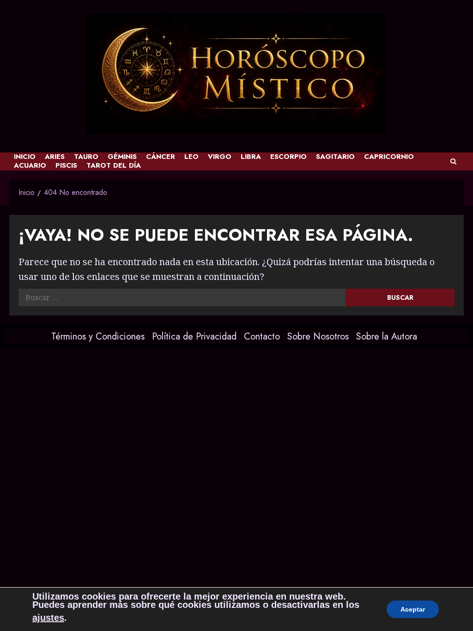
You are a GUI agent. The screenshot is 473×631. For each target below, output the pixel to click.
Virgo (219, 156)
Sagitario (335, 156)
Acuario (30, 165)
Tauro (86, 156)
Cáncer (160, 156)
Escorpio (288, 156)
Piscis (66, 165)
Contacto (262, 336)
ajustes (48, 618)
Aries (55, 156)
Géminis (122, 156)
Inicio (25, 156)
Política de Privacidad (194, 336)
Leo (191, 156)
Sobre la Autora (386, 336)
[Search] (453, 161)
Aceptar (412, 609)
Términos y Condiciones (98, 336)
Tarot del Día (113, 165)
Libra (251, 156)
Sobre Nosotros (318, 336)
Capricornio (389, 156)
